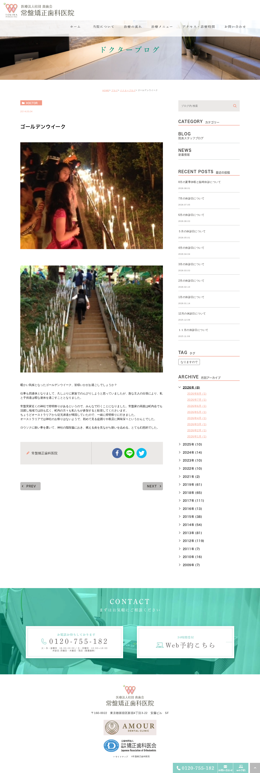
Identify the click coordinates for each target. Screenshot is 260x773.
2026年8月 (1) (197, 393)
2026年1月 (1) (197, 436)
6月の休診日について (191, 214)
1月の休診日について (191, 297)
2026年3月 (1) (197, 424)
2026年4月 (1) (197, 418)
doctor (32, 103)
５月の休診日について (192, 231)
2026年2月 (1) (197, 430)
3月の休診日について (191, 264)
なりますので (189, 362)
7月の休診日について (191, 198)
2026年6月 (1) (197, 405)
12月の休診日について (192, 313)
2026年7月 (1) (197, 399)
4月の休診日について (191, 247)
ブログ (114, 90)
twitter (141, 453)
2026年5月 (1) (197, 411)
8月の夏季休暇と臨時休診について (199, 182)
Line (129, 453)
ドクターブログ (128, 90)
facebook (117, 453)
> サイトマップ (120, 757)
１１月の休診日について (193, 329)
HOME (105, 90)
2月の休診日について (191, 280)
